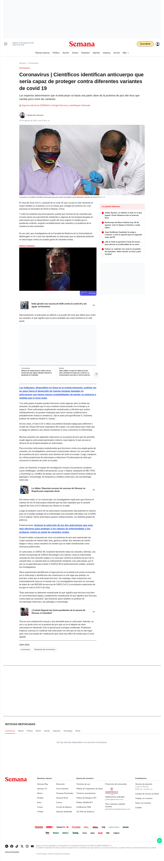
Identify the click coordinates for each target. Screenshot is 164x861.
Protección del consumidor (116, 784)
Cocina (59, 802)
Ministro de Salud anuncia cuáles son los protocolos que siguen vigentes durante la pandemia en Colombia (36, 373)
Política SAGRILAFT (84, 802)
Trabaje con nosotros (143, 798)
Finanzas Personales (64, 793)
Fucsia (40, 807)
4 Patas (40, 812)
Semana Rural (62, 798)
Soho (39, 802)
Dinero (40, 793)
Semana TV (42, 789)
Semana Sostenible (64, 812)
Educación (60, 784)
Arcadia (40, 798)
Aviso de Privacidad (14, 852)
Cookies (138, 807)
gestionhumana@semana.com (117, 809)
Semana (22, 63)
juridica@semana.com (114, 799)
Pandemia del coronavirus (44, 649)
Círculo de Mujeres (64, 807)
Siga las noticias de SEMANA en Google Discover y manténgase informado (56, 105)
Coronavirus (33, 63)
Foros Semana (62, 789)
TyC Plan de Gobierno (85, 812)
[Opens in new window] (11, 846)
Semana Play (42, 784)
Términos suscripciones (86, 793)
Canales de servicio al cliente (147, 794)
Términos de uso (83, 784)
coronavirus (25, 649)
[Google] (6, 846)
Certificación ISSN (83, 807)
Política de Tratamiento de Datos (89, 789)
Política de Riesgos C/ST (86, 798)
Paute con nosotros (143, 803)
